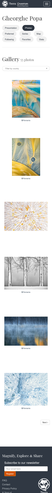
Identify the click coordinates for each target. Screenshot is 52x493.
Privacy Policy (9, 488)
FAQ (4, 480)
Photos (28, 27)
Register (10, 473)
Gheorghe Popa (22, 18)
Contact (6, 484)
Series (25, 33)
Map (39, 33)
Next (44, 422)
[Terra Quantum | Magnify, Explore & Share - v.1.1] (15, 3)
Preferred (9, 33)
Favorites (26, 39)
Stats (41, 39)
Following (9, 39)
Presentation (11, 27)
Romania (26, 120)
